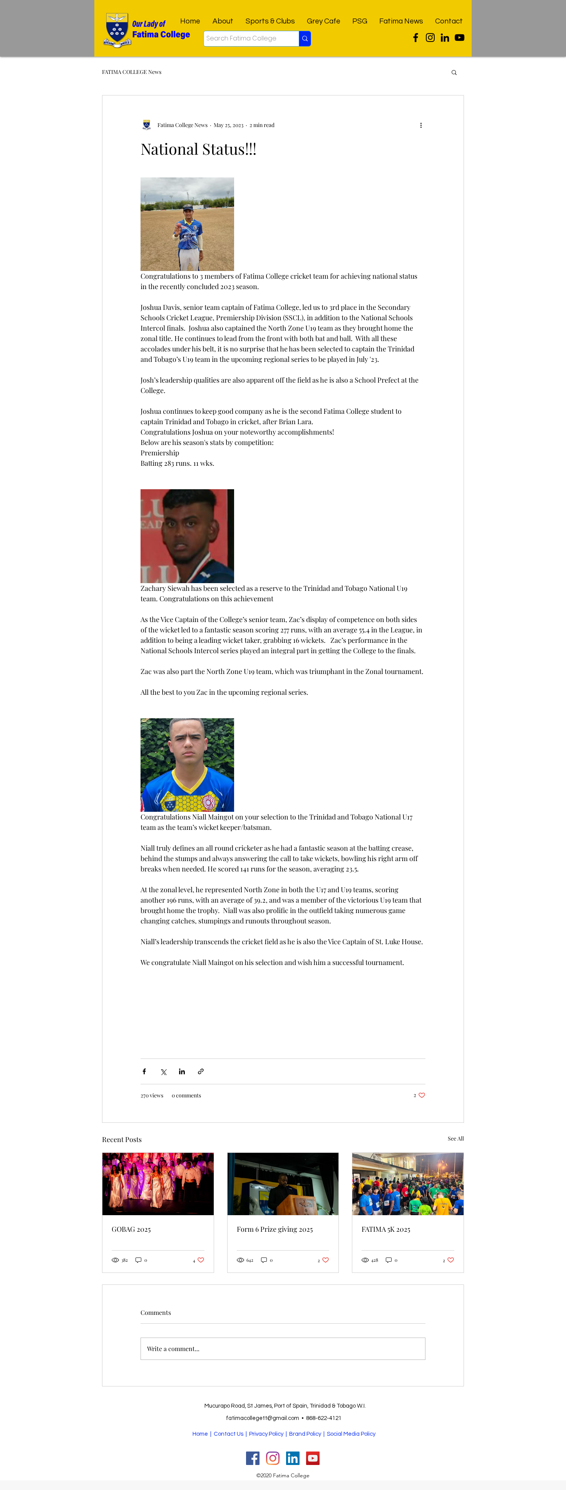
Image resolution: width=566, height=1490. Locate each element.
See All (456, 1138)
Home (200, 1434)
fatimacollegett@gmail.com (262, 1418)
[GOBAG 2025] (158, 1184)
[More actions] (420, 124)
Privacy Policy (266, 1434)
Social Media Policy (351, 1434)
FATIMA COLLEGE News (131, 71)
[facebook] (445, 37)
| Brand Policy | (306, 1434)
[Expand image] (187, 224)
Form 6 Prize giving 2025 (275, 1229)
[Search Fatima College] (305, 38)
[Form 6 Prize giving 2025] (283, 1184)
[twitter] (416, 37)
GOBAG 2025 (131, 1229)
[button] (454, 72)
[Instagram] (430, 37)
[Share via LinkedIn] (182, 1071)
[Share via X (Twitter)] (163, 1071)
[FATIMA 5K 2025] (408, 1184)
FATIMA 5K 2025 (386, 1229)
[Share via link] (200, 1071)
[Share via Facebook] (144, 1071)
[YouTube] (460, 37)
